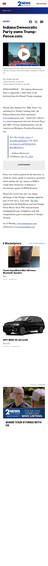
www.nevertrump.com (25, 226)
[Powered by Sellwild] (41, 385)
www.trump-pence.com (13, 117)
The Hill (34, 200)
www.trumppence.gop (27, 223)
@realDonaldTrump (18, 140)
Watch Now (41, 4)
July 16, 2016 (27, 156)
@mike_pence (24, 137)
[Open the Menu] (4, 4)
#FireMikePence (16, 147)
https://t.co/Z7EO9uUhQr (24, 143)
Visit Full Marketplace (37, 243)
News (6, 21)
